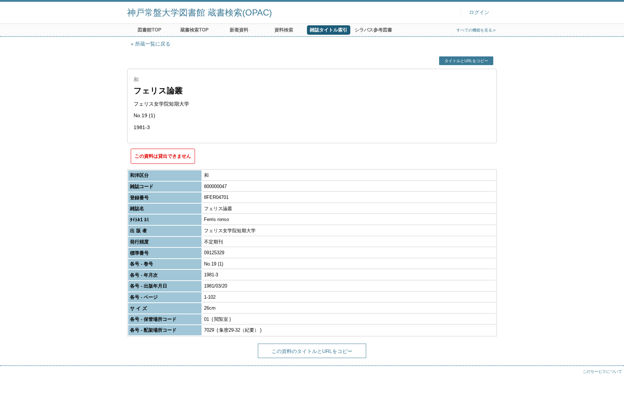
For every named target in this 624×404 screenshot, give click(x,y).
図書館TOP (149, 30)
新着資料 (239, 30)
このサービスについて (602, 371)
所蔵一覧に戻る (152, 44)
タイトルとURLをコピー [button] (466, 61)
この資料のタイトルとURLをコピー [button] (312, 351)
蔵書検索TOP (194, 30)
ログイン (479, 12)
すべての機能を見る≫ (476, 30)
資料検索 (283, 30)
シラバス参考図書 (373, 30)
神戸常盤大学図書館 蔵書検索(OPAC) (199, 12)
